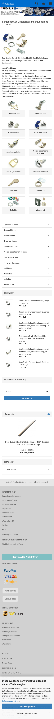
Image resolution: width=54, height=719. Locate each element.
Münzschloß (9, 285)
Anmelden (27, 398)
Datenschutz (7, 517)
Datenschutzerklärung (10, 701)
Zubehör (7, 279)
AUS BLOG (7, 658)
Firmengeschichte (9, 504)
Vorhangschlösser (11, 257)
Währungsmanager (9, 631)
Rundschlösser (10, 230)
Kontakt (5, 525)
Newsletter (6, 640)
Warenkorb (6, 644)
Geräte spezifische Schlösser (15, 252)
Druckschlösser (10, 241)
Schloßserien (9, 236)
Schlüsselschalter (11, 246)
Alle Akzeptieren (27, 706)
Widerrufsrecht (8, 521)
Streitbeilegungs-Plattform (12, 544)
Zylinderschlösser (11, 225)
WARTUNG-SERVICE (11, 673)
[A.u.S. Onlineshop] (7, 3)
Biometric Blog (9, 668)
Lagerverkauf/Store (9, 500)
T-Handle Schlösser (12, 263)
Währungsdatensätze (10, 627)
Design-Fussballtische (11, 636)
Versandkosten (8, 513)
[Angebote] (48, 414)
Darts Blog (7, 663)
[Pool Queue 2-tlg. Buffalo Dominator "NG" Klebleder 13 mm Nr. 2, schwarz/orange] (27, 428)
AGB (4, 529)
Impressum (6, 508)
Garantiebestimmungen (11, 496)
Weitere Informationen (27, 713)
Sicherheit (8, 274)
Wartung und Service (10, 534)
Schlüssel (8, 268)
